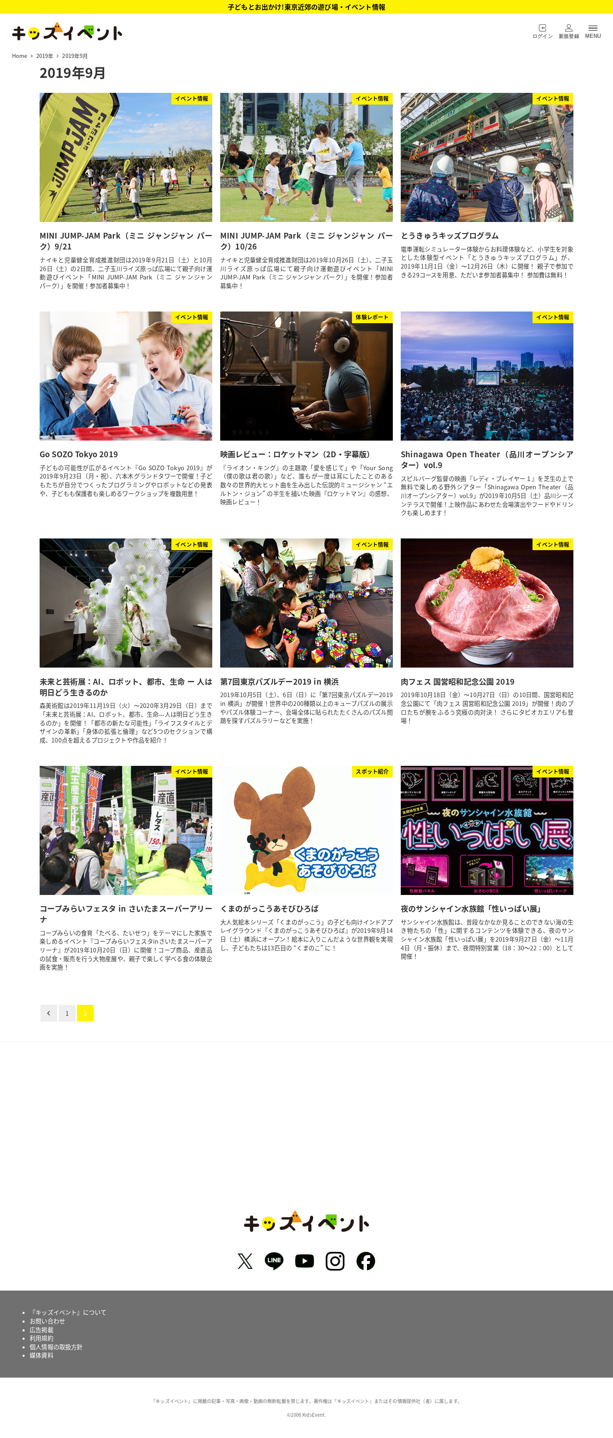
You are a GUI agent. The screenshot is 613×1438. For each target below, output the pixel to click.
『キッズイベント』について (68, 1312)
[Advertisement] (306, 1132)
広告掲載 (41, 1330)
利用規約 (41, 1338)
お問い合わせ (47, 1321)
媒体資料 (41, 1355)
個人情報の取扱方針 (56, 1347)
